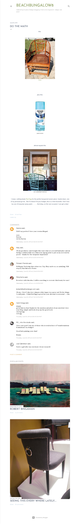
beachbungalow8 (35, 5)
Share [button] (11, 214)
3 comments (19, 412)
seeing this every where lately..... (33, 501)
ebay (40, 80)
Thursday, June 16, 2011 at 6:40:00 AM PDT (29, 350)
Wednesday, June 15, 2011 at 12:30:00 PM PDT (30, 257)
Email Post (18, 214)
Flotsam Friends (22, 263)
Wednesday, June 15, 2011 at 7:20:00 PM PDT (29, 297)
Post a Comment (16, 354)
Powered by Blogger (42, 517)
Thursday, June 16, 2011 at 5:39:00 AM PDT (29, 316)
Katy (18, 248)
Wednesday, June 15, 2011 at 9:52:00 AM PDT (29, 242)
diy (15, 217)
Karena (18, 228)
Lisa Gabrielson (21, 344)
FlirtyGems (20, 277)
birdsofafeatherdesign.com (26, 289)
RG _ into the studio (23, 322)
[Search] (69, 6)
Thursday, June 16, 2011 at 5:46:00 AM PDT (29, 338)
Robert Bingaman (22, 409)
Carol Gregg (20, 303)
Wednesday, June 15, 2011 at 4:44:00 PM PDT (29, 283)
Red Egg (29, 199)
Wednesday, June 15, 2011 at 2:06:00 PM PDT (29, 271)
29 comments (19, 504)
